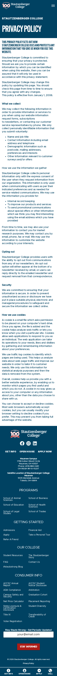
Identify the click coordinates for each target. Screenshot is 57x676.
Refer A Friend (10, 539)
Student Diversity (37, 606)
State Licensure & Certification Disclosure (12, 608)
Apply (6, 535)
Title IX (6, 615)
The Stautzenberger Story (38, 556)
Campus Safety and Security (13, 596)
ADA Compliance (12, 590)
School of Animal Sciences (12, 499)
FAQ (5, 562)
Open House (27, 451)
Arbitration (33, 590)
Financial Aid (35, 530)
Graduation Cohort (37, 595)
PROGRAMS (28, 490)
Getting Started (28, 522)
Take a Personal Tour (39, 535)
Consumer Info (28, 575)
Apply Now (45, 451)
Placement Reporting (39, 601)
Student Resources (13, 555)
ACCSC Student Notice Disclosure (37, 584)
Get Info (10, 451)
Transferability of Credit (37, 616)
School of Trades (37, 511)
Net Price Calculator (13, 601)
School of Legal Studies (11, 512)
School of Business (38, 498)
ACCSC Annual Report (10, 584)
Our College (28, 547)
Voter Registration (12, 621)
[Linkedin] (35, 443)
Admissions (9, 530)
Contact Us (34, 562)
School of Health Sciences (37, 506)
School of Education (13, 505)
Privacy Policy (28, 663)
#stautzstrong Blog (13, 567)
